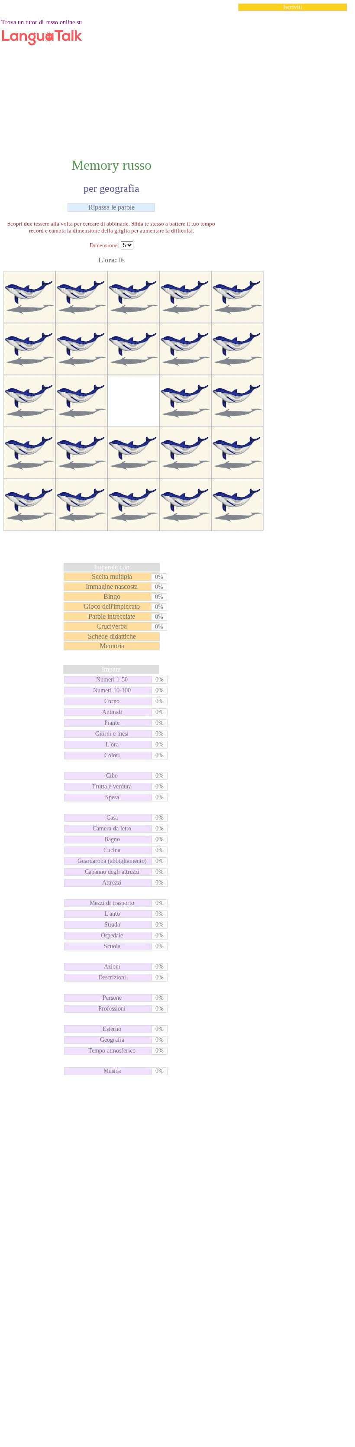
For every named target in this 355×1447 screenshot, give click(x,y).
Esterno (112, 1029)
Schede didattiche (112, 636)
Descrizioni (112, 977)
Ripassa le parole (111, 207)
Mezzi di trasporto (112, 903)
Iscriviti (292, 7)
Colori (112, 755)
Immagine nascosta (112, 586)
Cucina (111, 850)
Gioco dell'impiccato (112, 606)
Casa (112, 817)
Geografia (112, 1040)
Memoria (112, 645)
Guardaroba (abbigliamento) (112, 861)
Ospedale (112, 935)
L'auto (112, 914)
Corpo (111, 701)
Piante (111, 723)
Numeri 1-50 (112, 679)
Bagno (112, 839)
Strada (112, 924)
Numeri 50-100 (112, 690)
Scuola (112, 946)
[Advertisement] (177, 79)
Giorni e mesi (112, 733)
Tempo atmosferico (112, 1050)
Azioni (112, 966)
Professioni (112, 1008)
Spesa (112, 797)
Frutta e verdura (112, 786)
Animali (112, 712)
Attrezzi (112, 882)
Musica (112, 1071)
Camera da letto (112, 828)
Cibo (112, 775)
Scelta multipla (112, 576)
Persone (112, 998)
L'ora (112, 744)
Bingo (111, 596)
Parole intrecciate (111, 616)
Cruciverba (112, 626)
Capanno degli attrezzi (112, 872)
